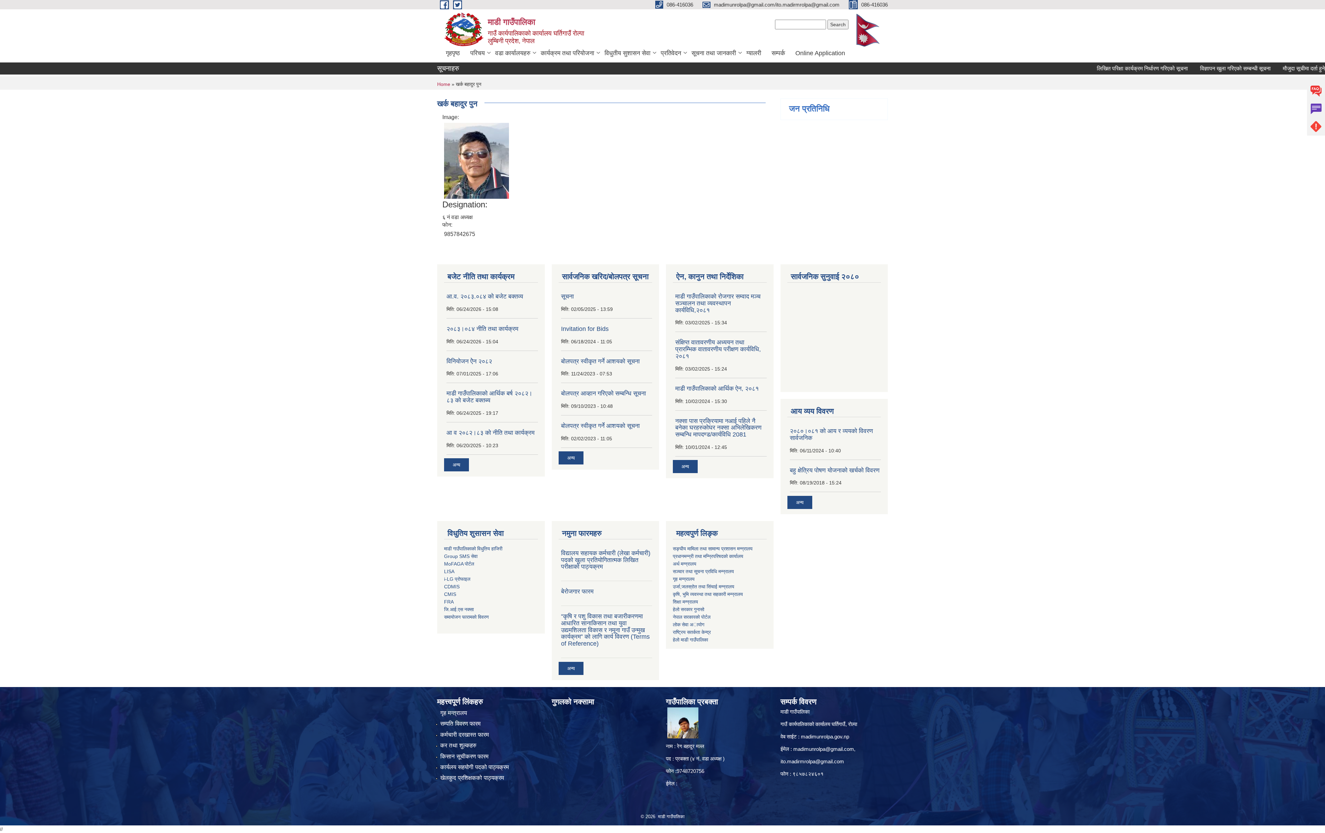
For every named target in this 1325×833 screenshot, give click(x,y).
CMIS (450, 594)
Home (443, 84)
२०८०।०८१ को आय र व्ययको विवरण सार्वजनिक (831, 434)
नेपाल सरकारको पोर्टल (691, 617)
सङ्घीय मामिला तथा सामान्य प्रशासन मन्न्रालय (713, 548)
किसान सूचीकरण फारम (464, 756)
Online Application (820, 53)
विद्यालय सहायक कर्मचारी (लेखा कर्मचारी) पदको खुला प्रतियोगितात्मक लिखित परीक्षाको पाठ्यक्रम (605, 560)
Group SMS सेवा (461, 556)
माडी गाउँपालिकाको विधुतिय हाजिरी (473, 548)
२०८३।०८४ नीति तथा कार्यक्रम (482, 328)
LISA (449, 571)
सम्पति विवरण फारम (460, 724)
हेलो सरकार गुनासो (688, 609)
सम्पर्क (778, 53)
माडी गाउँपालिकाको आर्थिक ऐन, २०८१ (717, 388)
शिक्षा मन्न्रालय (685, 602)
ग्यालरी (753, 53)
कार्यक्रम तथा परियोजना (567, 53)
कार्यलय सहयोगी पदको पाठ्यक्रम (474, 767)
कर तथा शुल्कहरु (458, 745)
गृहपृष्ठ (453, 53)
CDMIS (452, 586)
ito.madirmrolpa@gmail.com (812, 761)
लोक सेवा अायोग (688, 624)
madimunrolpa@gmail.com (823, 749)
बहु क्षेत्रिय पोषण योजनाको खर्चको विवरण (835, 470)
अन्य (456, 465)
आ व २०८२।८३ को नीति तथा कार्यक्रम (490, 432)
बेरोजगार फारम (577, 591)
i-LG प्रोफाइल (457, 579)
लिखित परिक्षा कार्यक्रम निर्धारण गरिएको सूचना (1110, 68)
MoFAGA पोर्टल (459, 564)
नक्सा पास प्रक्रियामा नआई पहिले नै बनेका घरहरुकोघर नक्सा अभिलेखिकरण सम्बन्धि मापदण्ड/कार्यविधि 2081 (718, 428)
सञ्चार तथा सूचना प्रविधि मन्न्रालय (703, 571)
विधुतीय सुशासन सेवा (627, 53)
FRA (449, 602)
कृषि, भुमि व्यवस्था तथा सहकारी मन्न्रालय (708, 594)
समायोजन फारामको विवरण (466, 617)
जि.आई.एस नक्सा (459, 609)
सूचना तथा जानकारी (713, 53)
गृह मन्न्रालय (684, 579)
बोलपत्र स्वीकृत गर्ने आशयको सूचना (600, 361)
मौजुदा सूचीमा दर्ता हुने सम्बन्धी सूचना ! (1288, 68)
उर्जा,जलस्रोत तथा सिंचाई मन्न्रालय (703, 586)
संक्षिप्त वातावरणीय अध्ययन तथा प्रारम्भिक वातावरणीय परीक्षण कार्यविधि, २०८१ (718, 349)
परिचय (477, 53)
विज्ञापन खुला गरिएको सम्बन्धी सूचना (1203, 68)
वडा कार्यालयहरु (512, 53)
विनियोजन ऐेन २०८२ (469, 361)
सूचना (567, 296)
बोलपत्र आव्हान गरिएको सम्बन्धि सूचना (603, 393)
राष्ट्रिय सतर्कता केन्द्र (692, 632)
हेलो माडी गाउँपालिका (691, 640)
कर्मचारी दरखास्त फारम (464, 735)
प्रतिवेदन (671, 53)
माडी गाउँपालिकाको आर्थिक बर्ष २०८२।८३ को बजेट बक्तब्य (489, 397)
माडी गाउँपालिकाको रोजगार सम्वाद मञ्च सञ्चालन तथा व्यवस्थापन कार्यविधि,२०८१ (717, 303)
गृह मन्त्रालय (453, 713)
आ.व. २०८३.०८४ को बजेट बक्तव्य (484, 296)
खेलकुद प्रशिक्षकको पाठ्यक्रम (472, 778)
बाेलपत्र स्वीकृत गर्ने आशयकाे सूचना (600, 425)
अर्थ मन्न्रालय (684, 564)
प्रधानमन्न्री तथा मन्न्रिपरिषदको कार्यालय (708, 556)
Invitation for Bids (585, 328)
